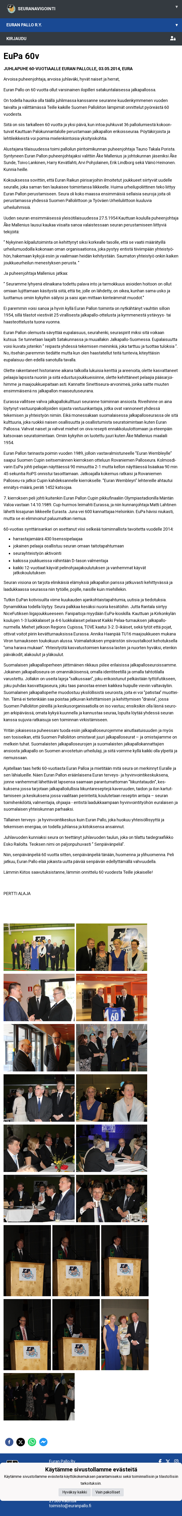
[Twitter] (166, 1461)
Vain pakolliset (108, 1492)
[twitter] (20, 1442)
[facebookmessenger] (43, 1442)
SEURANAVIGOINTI (98, 7)
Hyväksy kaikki (74, 1492)
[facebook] (9, 1442)
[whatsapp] (32, 1442)
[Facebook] (158, 1461)
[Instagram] (174, 1461)
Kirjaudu (16, 38)
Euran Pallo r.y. (92, 24)
